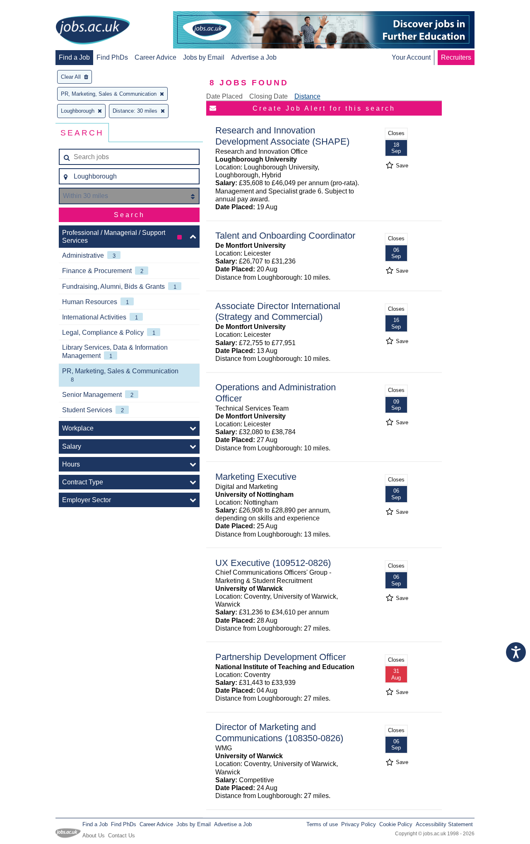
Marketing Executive (255, 477)
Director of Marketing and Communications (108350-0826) (279, 732)
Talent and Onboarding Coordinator (285, 235)
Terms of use (322, 824)
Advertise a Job (254, 57)
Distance (307, 96)
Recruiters (456, 57)
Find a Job (74, 57)
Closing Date (268, 96)
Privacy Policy (358, 824)
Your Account (411, 57)
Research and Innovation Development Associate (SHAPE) (282, 136)
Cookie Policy (395, 824)
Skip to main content (33, 7)
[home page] (92, 31)
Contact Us (121, 835)
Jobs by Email (203, 57)
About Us (93, 835)
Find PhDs (112, 57)
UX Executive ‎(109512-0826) (273, 563)
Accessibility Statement (444, 824)
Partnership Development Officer (280, 657)
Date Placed (224, 96)
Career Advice (155, 57)
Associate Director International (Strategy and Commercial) (277, 311)
